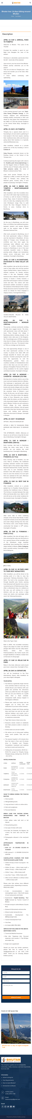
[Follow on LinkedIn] (11, 1106)
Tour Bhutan (18, 16)
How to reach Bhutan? (9, 1083)
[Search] (30, 2)
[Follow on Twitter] (8, 1106)
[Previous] (1, 1033)
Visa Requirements (8, 1080)
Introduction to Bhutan (9, 1086)
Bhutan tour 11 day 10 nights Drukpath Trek (15, 1046)
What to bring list (8, 1077)
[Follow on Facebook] (2, 1106)
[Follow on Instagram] (5, 1106)
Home (12, 16)
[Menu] (2, 3)
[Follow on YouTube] (14, 1106)
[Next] (31, 1033)
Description (7, 34)
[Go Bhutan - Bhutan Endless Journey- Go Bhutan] (16, 3)
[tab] (16, 34)
